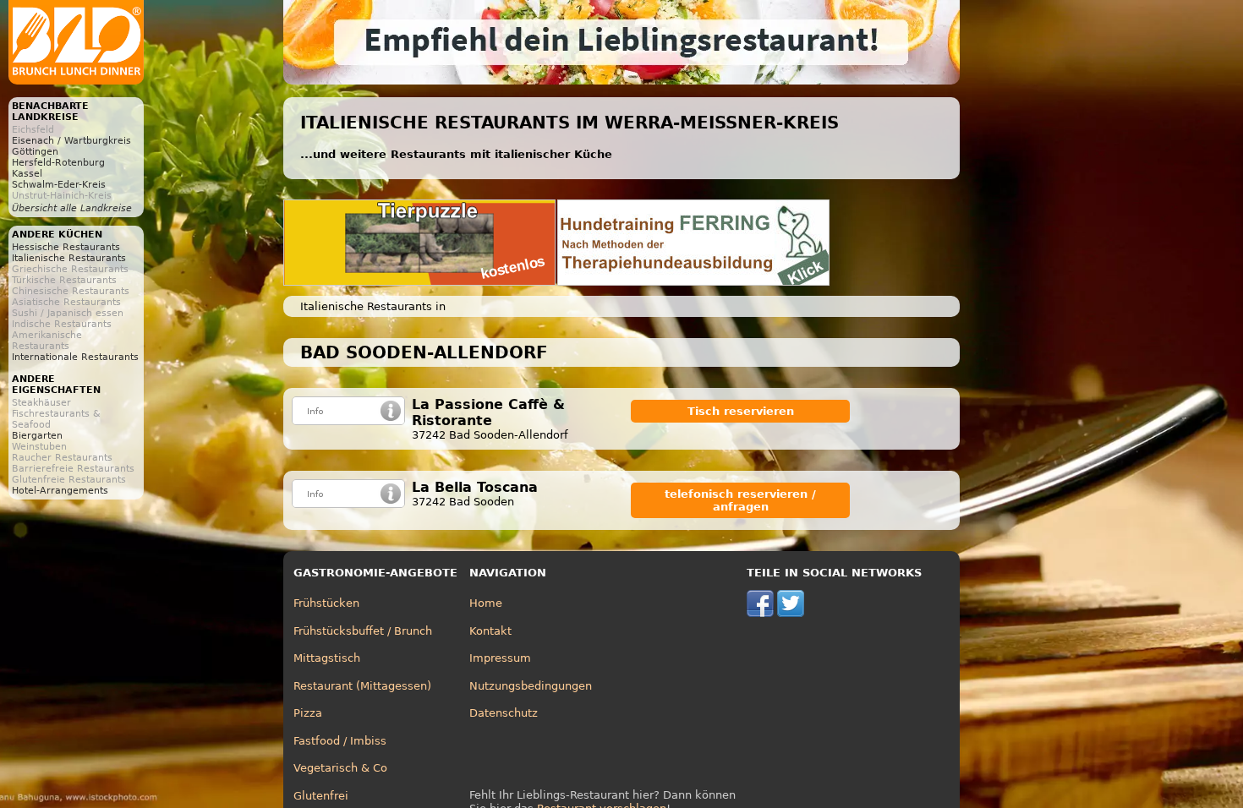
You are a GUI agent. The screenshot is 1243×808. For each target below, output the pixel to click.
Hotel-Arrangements (60, 490)
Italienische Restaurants (69, 258)
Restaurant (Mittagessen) (362, 686)
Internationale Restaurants (75, 357)
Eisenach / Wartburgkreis (71, 140)
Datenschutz (503, 713)
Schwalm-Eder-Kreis (59, 184)
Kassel (27, 173)
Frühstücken (326, 603)
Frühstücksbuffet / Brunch (362, 631)
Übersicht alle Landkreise (72, 208)
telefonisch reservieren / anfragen (740, 500)
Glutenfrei (320, 795)
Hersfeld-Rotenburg (58, 162)
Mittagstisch (326, 658)
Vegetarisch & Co (340, 768)
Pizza (307, 713)
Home (485, 603)
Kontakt (490, 631)
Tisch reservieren (740, 411)
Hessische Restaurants (66, 247)
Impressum (500, 658)
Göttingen (35, 151)
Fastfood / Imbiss (339, 740)
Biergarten (37, 435)
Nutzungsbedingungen (530, 686)
